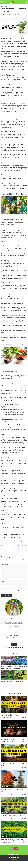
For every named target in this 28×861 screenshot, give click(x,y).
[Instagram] (13, 629)
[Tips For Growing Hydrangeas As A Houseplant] (20, 660)
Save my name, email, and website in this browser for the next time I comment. (14, 591)
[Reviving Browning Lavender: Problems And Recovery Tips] (7, 660)
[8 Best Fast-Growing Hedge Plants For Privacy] (14, 829)
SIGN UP (14, 644)
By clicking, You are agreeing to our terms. (14, 647)
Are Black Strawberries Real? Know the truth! (12, 739)
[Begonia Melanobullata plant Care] (14, 704)
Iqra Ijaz (4, 14)
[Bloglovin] (17, 629)
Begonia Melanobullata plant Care (9, 715)
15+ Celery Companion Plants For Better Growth (13, 815)
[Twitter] (19, 545)
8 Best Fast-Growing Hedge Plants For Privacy (12, 840)
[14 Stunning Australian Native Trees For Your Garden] (14, 753)
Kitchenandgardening (21, 541)
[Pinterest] (22, 545)
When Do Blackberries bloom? (19, 681)
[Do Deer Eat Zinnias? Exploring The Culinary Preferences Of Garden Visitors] (7, 675)
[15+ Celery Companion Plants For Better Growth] (14, 805)
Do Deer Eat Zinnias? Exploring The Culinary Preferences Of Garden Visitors (6, 683)
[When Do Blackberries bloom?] (20, 675)
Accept (14, 859)
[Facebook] (15, 545)
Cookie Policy (16, 857)
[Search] (25, 2)
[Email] (25, 545)
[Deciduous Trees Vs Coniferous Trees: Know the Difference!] (14, 779)
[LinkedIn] (15, 629)
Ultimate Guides (4, 6)
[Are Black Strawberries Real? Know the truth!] (14, 728)
